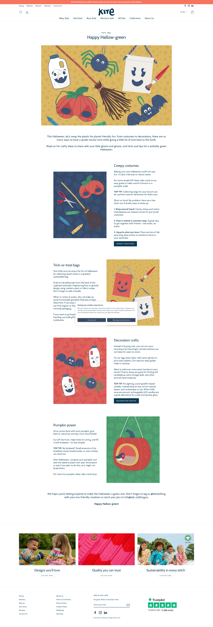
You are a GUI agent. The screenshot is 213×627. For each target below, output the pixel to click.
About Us (149, 18)
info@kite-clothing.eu (136, 497)
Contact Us (58, 6)
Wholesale (60, 610)
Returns (39, 6)
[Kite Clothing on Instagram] (100, 612)
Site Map (59, 614)
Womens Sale (107, 18)
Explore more (47, 575)
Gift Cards (23, 607)
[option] (106, 2)
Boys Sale (91, 18)
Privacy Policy (61, 603)
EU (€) (183, 12)
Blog (109, 33)
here (61, 302)
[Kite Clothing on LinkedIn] (105, 612)
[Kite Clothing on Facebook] (95, 612)
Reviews (47, 6)
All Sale (121, 18)
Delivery (30, 6)
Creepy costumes (125, 244)
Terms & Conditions (63, 599)
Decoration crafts (126, 401)
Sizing (21, 6)
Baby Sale (64, 18)
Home (103, 33)
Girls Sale (77, 18)
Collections (135, 18)
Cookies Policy (61, 607)
